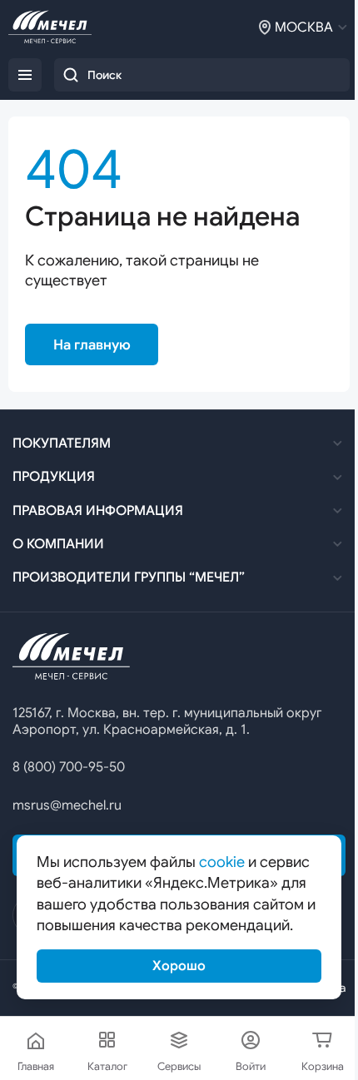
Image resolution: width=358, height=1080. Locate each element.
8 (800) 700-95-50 (68, 767)
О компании (58, 544)
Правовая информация (97, 511)
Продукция (53, 476)
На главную (92, 345)
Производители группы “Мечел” (128, 577)
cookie (222, 862)
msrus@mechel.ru (67, 805)
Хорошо (179, 966)
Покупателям (61, 443)
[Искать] (70, 75)
